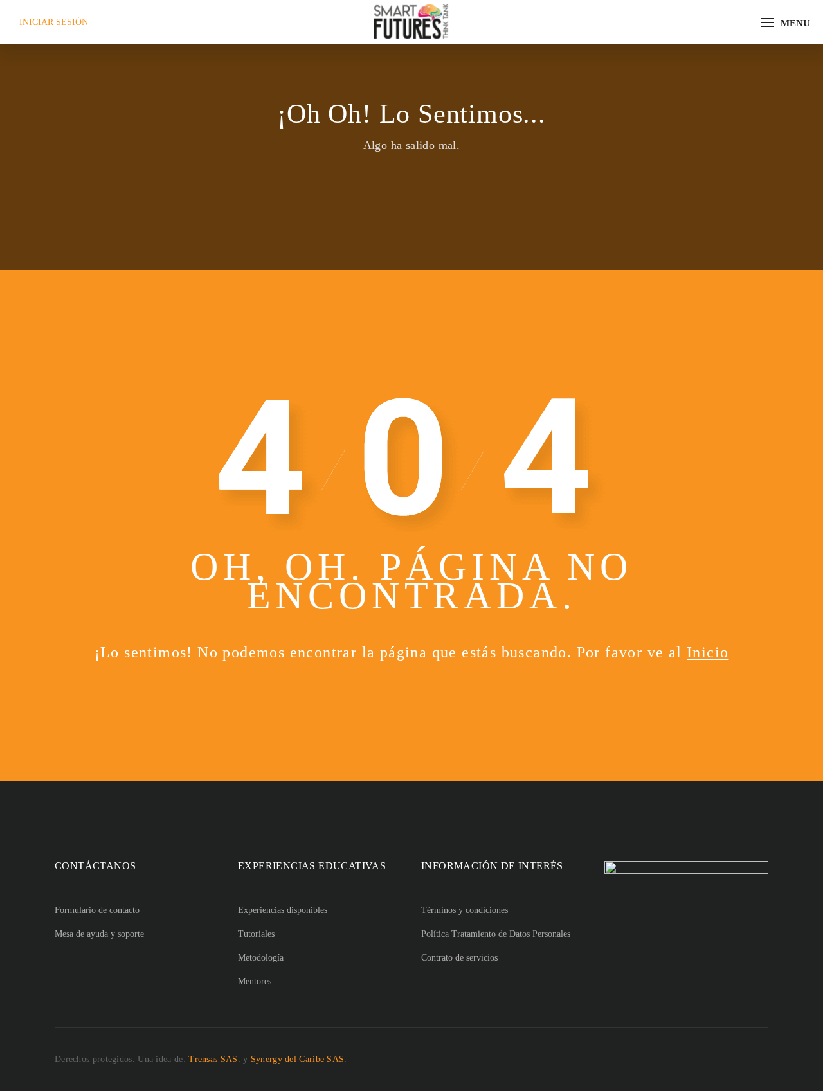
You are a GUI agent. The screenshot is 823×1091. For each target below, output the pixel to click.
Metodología (261, 957)
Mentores (254, 981)
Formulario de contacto (97, 910)
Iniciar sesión (53, 22)
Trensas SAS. (214, 1059)
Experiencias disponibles (282, 910)
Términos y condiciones (464, 910)
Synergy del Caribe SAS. (299, 1059)
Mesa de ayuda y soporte (99, 934)
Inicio (707, 652)
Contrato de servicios (459, 957)
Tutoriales (256, 934)
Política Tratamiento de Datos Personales (495, 934)
